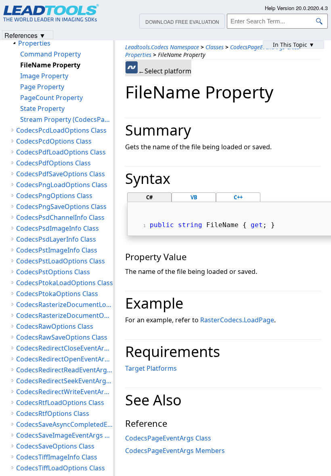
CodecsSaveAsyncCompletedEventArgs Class (64, 424)
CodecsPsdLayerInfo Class (56, 239)
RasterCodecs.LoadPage (237, 319)
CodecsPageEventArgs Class (168, 438)
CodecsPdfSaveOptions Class (60, 173)
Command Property (50, 54)
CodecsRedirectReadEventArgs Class (64, 369)
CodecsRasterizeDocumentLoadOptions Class (64, 304)
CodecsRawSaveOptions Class (61, 337)
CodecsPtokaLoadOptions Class (64, 282)
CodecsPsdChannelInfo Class (60, 217)
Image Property (44, 75)
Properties (138, 54)
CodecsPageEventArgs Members (175, 450)
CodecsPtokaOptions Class (57, 293)
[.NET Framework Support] (132, 67)
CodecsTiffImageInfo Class (56, 457)
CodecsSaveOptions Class (55, 446)
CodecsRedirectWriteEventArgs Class (64, 391)
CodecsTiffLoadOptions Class (60, 467)
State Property (42, 108)
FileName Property (50, 65)
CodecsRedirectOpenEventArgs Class (64, 359)
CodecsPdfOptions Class (53, 163)
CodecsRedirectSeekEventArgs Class (64, 380)
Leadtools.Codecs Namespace (162, 47)
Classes (214, 47)
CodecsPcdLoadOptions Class (61, 130)
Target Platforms (151, 368)
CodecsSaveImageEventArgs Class (64, 435)
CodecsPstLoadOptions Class (60, 261)
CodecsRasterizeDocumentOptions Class (64, 315)
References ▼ (25, 35)
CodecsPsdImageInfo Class (57, 228)
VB (194, 197)
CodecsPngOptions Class (54, 195)
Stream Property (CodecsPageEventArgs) (66, 119)
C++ (238, 197)
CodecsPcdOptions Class (54, 141)
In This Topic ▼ (293, 44)
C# (149, 197)
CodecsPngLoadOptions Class (61, 184)
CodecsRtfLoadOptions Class (60, 402)
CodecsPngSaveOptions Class (61, 206)
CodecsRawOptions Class (54, 326)
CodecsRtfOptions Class (52, 413)
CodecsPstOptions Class (53, 271)
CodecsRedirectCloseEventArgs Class (64, 348)
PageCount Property (51, 97)
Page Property (42, 86)
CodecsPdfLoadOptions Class (61, 152)
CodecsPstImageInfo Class (56, 250)
